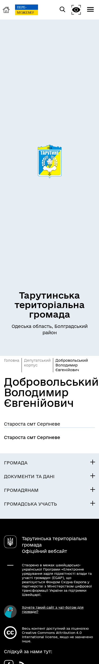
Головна (11, 360)
